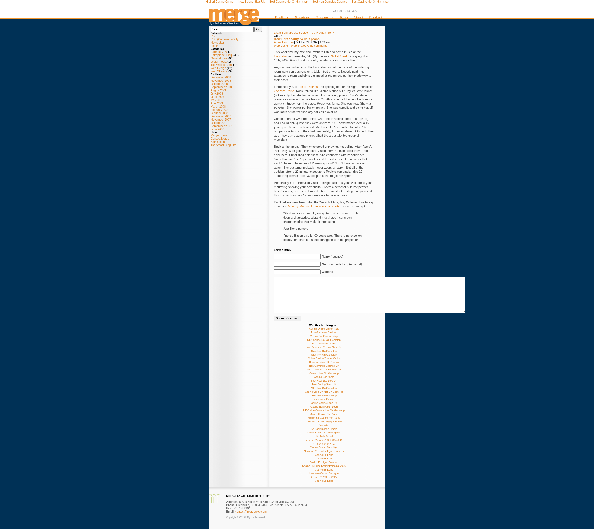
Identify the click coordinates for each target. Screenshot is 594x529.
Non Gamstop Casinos (324, 332)
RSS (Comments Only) (225, 39)
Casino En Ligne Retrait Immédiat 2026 (324, 466)
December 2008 (221, 77)
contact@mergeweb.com (251, 511)
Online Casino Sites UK (324, 403)
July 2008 (217, 93)
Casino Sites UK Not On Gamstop (324, 391)
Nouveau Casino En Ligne (324, 473)
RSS (213, 36)
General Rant (219, 58)
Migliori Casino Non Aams (324, 414)
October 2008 (219, 84)
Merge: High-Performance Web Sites (234, 14)
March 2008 (218, 106)
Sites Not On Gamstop (324, 354)
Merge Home (219, 135)
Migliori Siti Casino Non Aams (324, 417)
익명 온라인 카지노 (324, 443)
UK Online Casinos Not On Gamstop (324, 410)
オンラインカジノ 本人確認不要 (324, 440)
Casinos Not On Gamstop (324, 373)
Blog (344, 18)
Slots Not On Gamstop (324, 351)
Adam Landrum (284, 42)
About (358, 18)
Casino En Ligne (324, 454)
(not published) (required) (342, 264)
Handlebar (280, 56)
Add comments (317, 45)
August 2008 (219, 90)
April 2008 (217, 103)
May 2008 (217, 100)
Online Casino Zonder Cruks (324, 358)
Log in (215, 46)
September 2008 (221, 87)
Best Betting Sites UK (324, 384)
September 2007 (221, 126)
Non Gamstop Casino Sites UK (324, 347)
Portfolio (282, 18)
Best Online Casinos (324, 399)
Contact (375, 18)
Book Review (219, 52)
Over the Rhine (284, 91)
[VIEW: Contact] (214, 502)
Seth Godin (218, 141)
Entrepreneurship (222, 55)
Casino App (324, 425)
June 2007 (217, 129)
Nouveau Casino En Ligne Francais (324, 451)
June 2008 (217, 97)
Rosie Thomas (308, 87)
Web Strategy (219, 71)
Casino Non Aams (324, 377)
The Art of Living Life (223, 145)
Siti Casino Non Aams (324, 343)
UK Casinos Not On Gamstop (324, 339)
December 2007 (221, 116)
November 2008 (221, 80)
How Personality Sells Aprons (297, 39)
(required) (332, 256)
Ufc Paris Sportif (324, 436)
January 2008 (219, 113)
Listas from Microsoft (287, 32)
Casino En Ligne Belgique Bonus (324, 421)
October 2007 (219, 122)
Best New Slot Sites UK (324, 380)
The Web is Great (221, 65)
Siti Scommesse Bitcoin (324, 428)
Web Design (218, 68)
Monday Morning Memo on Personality (313, 206)
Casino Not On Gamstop (324, 336)
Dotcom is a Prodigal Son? (317, 32)
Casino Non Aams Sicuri (324, 406)
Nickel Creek (339, 56)
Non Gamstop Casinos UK (324, 365)
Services (302, 18)
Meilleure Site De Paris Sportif (324, 432)
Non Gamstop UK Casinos (324, 362)
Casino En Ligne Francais (324, 462)
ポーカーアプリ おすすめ (324, 477)
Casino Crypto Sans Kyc (324, 447)
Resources (325, 18)
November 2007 (221, 119)
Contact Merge (220, 138)
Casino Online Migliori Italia (324, 328)
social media (219, 61)
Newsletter (217, 42)
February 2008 (220, 110)
